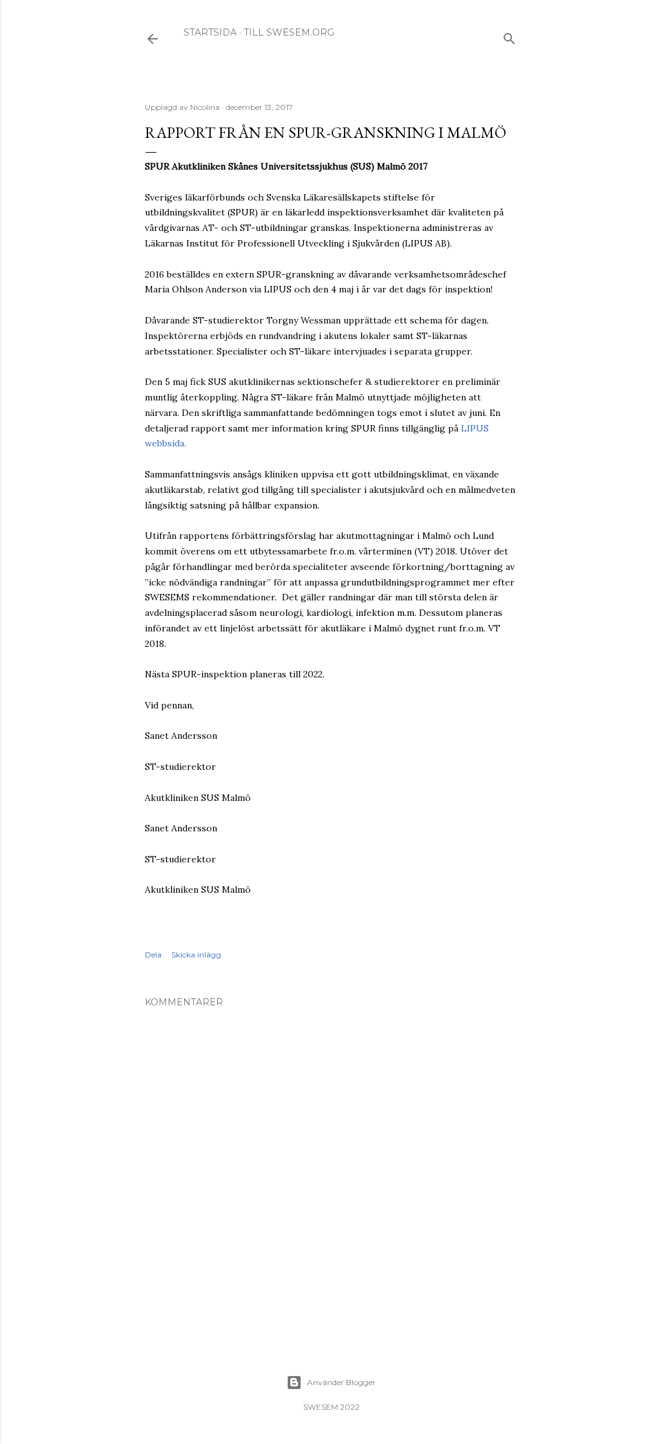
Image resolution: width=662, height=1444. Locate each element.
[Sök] (509, 36)
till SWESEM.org (289, 32)
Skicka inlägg (196, 954)
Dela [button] (153, 954)
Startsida (210, 32)
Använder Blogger (341, 1382)
